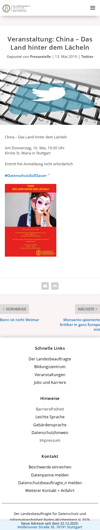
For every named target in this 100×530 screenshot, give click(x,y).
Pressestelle (40, 56)
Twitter (87, 56)
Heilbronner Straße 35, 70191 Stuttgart (49, 527)
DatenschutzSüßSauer (26, 175)
